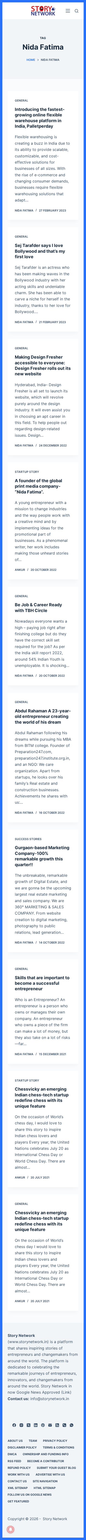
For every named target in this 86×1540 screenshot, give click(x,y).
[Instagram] (21, 1425)
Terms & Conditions (58, 1447)
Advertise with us (50, 1474)
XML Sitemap (18, 1488)
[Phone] (64, 1425)
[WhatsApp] (71, 1425)
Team (33, 1441)
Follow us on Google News (30, 1494)
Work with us (19, 1474)
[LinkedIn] (36, 1425)
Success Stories (28, 839)
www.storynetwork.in (28, 1341)
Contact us (17, 1481)
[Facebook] (14, 1425)
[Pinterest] (43, 1425)
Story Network (21, 1335)
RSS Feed (14, 1461)
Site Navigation (45, 1481)
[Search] (76, 11)
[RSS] (57, 1425)
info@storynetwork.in (49, 1398)
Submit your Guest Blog (56, 1468)
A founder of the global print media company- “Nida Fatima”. (38, 486)
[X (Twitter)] (28, 1425)
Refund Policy (19, 1468)
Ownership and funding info (46, 1454)
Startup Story (27, 472)
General (21, 100)
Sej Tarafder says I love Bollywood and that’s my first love (40, 251)
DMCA (12, 1454)
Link (66, 1392)
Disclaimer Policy (22, 1447)
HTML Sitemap (45, 1488)
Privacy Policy (55, 1441)
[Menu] (68, 11)
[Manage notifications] (10, 1529)
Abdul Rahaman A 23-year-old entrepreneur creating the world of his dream (43, 716)
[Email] (50, 1425)
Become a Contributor (45, 1461)
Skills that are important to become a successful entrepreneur (42, 983)
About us (15, 1441)
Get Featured (18, 1501)
